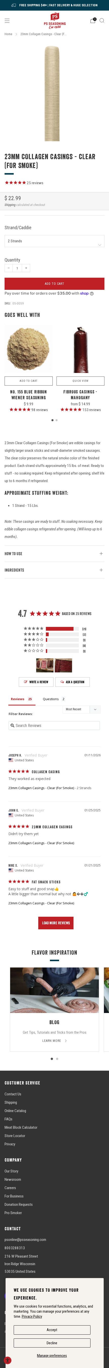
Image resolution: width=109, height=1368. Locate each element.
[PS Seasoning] (54, 20)
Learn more (52, 1041)
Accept (52, 1330)
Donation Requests (19, 1204)
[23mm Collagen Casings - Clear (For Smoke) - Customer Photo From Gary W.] (63, 665)
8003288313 (15, 1248)
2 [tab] (57, 1059)
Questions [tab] (51, 699)
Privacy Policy (32, 1316)
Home (8, 34)
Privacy (10, 1144)
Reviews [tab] (17, 699)
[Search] (101, 20)
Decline (52, 1343)
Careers (10, 1188)
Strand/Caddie (18, 227)
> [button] (56, 923)
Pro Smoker (13, 1213)
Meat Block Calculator (21, 1127)
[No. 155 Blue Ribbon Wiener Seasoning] (29, 349)
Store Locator (15, 1136)
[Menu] (7, 20)
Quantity (12, 260)
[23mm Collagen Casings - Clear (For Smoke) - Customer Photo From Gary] (44, 665)
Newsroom (13, 1179)
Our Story (11, 1171)
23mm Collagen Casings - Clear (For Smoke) (41, 788)
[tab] (52, 420)
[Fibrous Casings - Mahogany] (81, 349)
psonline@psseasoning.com (25, 1239)
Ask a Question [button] (75, 682)
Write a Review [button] (38, 682)
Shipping (10, 205)
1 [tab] (52, 1059)
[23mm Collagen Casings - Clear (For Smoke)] (54, 91)
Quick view (80, 381)
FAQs (8, 1119)
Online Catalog (15, 1110)
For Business (14, 1196)
